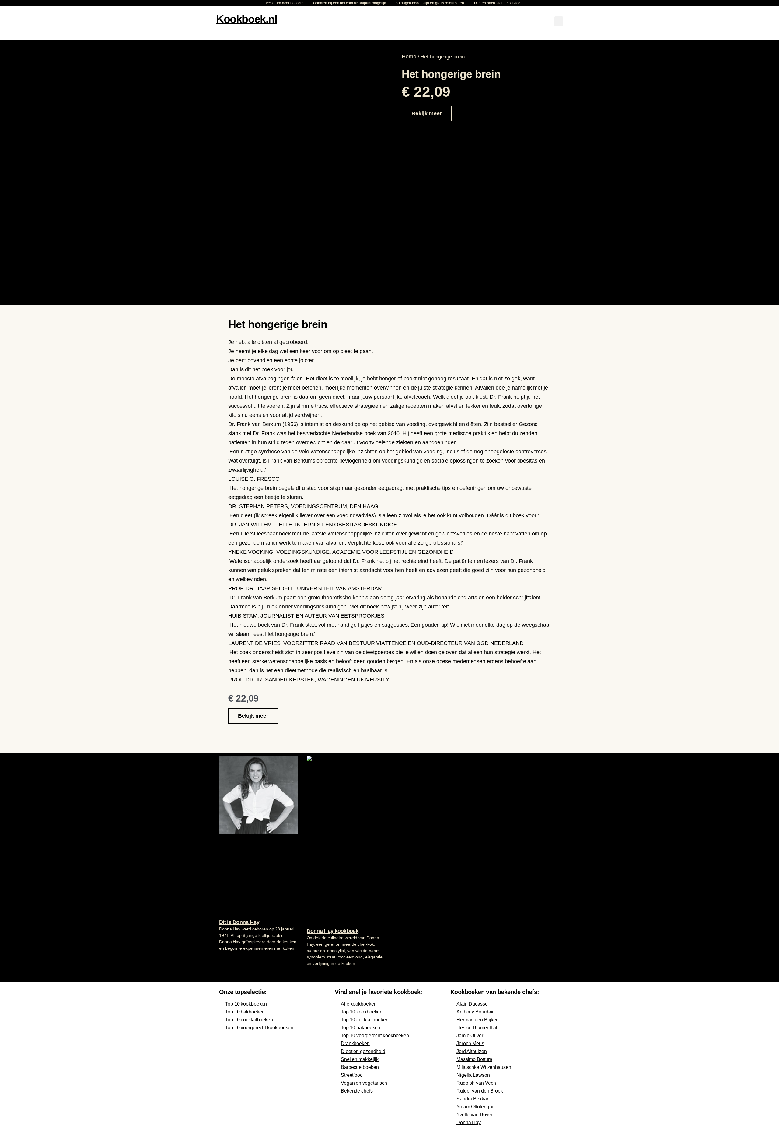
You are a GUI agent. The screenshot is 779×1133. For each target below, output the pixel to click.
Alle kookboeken (359, 1004)
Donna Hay (468, 1122)
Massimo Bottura (474, 1059)
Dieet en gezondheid (363, 1051)
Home (409, 57)
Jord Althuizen (471, 1051)
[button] (558, 21)
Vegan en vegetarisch (364, 1083)
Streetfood (352, 1075)
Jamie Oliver (469, 1035)
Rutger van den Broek (479, 1090)
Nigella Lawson (473, 1075)
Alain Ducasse (472, 1004)
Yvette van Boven (475, 1114)
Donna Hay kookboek (332, 931)
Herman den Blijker (477, 1019)
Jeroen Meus (470, 1043)
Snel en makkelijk (360, 1059)
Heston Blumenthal (476, 1027)
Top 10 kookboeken (246, 1004)
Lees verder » (231, 960)
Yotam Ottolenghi (474, 1106)
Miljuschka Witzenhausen (483, 1067)
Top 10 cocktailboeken (249, 1019)
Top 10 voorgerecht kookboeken (259, 1027)
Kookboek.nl (246, 19)
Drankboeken (355, 1043)
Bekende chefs (357, 1090)
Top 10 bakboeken (244, 1011)
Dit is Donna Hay (239, 922)
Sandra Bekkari (473, 1098)
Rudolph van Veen (476, 1083)
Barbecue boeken (360, 1067)
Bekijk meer (426, 113)
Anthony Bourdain (475, 1011)
